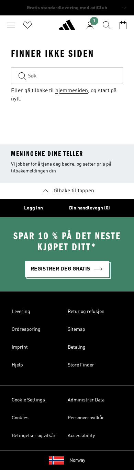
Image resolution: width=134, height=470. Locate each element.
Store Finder (81, 365)
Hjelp (17, 365)
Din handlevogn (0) (89, 208)
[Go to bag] (123, 25)
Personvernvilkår (86, 417)
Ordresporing (26, 329)
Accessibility (81, 435)
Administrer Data (86, 400)
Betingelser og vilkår (34, 435)
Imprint (20, 347)
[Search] (106, 25)
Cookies (20, 417)
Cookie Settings (28, 400)
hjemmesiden (71, 91)
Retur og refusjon (86, 311)
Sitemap (76, 329)
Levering (21, 311)
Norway (77, 460)
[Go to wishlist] (27, 25)
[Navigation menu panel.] (11, 25)
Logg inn (33, 208)
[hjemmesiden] (67, 28)
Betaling (77, 347)
